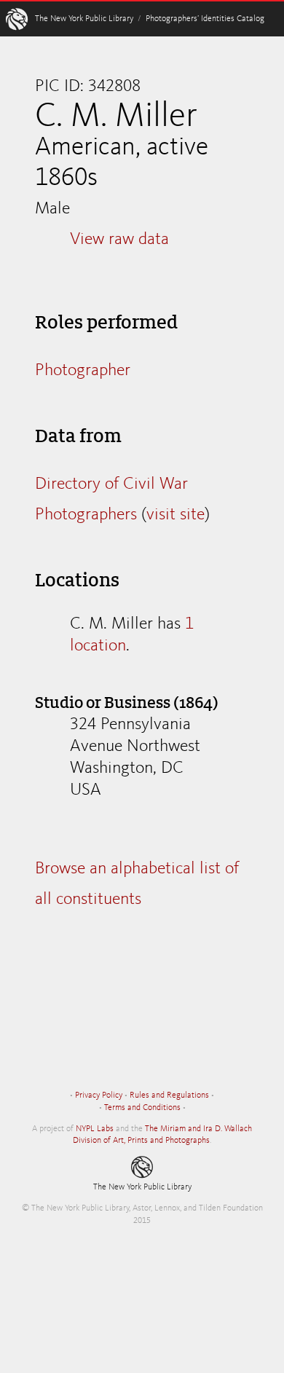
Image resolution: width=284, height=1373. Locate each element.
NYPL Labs (95, 1129)
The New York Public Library (84, 19)
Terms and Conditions (142, 1107)
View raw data (119, 239)
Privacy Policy (98, 1095)
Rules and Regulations (169, 1095)
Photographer (82, 370)
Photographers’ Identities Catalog (205, 19)
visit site (175, 515)
